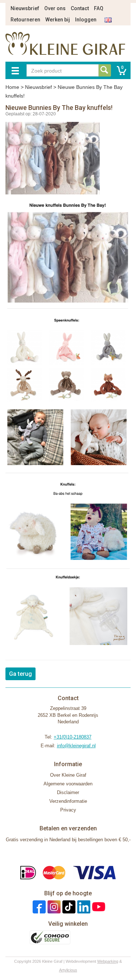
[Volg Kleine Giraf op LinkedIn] (82, 906)
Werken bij (57, 19)
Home (12, 87)
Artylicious (68, 970)
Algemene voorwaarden (68, 783)
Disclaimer (68, 792)
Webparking (107, 961)
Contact (80, 8)
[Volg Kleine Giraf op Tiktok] (68, 906)
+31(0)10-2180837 (72, 737)
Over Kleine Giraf (68, 775)
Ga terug (20, 673)
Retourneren (25, 19)
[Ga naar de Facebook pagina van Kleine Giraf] (38, 906)
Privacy (68, 810)
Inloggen (85, 19)
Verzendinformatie (68, 801)
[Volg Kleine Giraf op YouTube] (97, 906)
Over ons (55, 8)
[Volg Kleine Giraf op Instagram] (53, 906)
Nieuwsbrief (25, 8)
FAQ (98, 8)
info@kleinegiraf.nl (76, 745)
